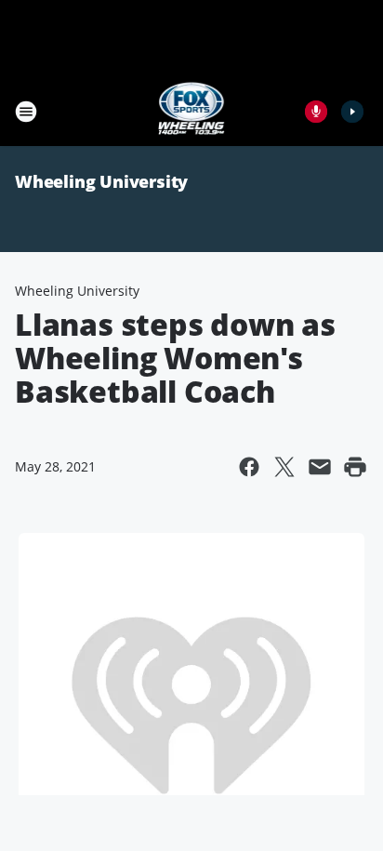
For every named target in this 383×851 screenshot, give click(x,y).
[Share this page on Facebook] (249, 467)
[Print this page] (355, 467)
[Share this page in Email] (320, 467)
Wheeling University (101, 181)
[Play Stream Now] (352, 111)
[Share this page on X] (284, 467)
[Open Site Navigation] (26, 111)
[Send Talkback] (316, 111)
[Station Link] (192, 111)
